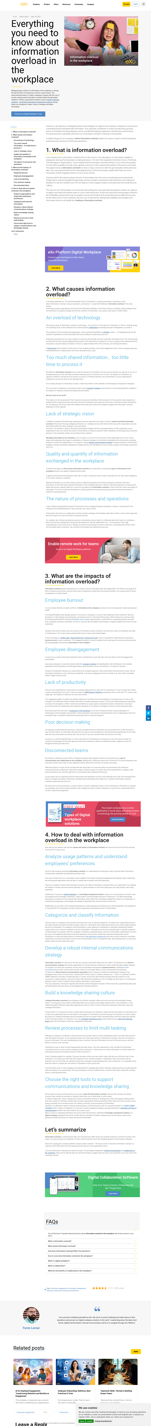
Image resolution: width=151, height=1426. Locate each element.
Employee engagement (59, 1288)
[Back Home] (24, 5)
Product (47, 4)
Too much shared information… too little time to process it (25, 145)
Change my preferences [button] (103, 1421)
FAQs (16, 234)
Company (90, 4)
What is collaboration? (56, 1266)
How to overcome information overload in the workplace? (70, 1256)
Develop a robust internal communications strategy (23, 208)
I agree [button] (82, 1421)
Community (78, 4)
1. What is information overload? (23, 132)
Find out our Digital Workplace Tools (28, 114)
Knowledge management (77, 1288)
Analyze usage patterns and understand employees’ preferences (24, 196)
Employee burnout (20, 173)
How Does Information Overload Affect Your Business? (69, 1251)
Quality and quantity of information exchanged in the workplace (25, 156)
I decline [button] (90, 1421)
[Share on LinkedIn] (148, 718)
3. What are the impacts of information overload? (21, 168)
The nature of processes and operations (25, 163)
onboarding (63, 1412)
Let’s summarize (17, 231)
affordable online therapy (81, 619)
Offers (56, 4)
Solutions (36, 4)
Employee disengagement (23, 176)
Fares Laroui (31, 1328)
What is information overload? (59, 1241)
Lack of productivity (21, 179)
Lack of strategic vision (23, 151)
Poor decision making (22, 182)
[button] (117, 819)
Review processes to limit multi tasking (23, 219)
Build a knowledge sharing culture (24, 214)
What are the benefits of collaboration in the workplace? (70, 1271)
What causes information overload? (62, 1246)
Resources (66, 4)
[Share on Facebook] (148, 707)
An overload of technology (24, 140)
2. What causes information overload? (21, 136)
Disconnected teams (21, 185)
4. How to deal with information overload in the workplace (23, 189)
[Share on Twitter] (148, 713)
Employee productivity (71, 1291)
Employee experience (54, 1291)
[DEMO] (148, 26)
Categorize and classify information (23, 203)
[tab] (92, 1229)
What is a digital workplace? (59, 1261)
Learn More (55, 268)
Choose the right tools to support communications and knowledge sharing (25, 225)
